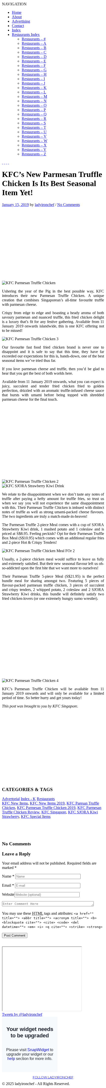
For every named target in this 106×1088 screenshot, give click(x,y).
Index (16, 30)
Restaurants (46, 799)
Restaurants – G (34, 70)
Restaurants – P (34, 110)
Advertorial (11, 799)
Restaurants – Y (34, 149)
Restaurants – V (34, 136)
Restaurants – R (34, 119)
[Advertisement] (43, 241)
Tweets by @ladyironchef (22, 1014)
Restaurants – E (34, 61)
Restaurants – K (34, 88)
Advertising (21, 21)
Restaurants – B (34, 48)
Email (8, 885)
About (17, 17)
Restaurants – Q (34, 114)
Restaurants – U (34, 132)
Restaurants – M (34, 96)
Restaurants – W (34, 141)
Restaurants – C (34, 52)
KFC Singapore (53, 812)
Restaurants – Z (34, 154)
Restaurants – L (34, 92)
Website (8, 894)
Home (16, 12)
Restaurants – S (34, 123)
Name (8, 876)
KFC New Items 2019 (47, 803)
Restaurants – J (33, 83)
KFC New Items (15, 803)
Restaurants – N (34, 101)
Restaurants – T (34, 127)
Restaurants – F (34, 65)
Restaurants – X (34, 145)
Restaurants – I (33, 79)
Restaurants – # (34, 39)
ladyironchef (44, 205)
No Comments (68, 205)
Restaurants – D (34, 57)
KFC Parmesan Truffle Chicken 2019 (46, 808)
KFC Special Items (36, 816)
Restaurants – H (34, 74)
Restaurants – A (34, 43)
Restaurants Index (26, 34)
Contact (18, 26)
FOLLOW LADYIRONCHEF (53, 1077)
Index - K (28, 799)
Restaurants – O (34, 105)
